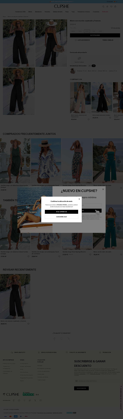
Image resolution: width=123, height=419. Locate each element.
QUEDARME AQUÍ (61, 217)
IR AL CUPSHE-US (61, 212)
